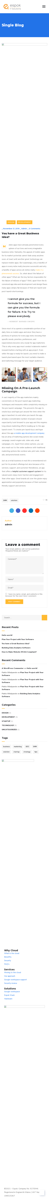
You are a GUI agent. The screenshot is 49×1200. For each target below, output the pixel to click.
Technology (8, 725)
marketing (18, 746)
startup (17, 752)
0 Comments (34, 229)
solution (14, 500)
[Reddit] (37, 510)
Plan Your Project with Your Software (18, 639)
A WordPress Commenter (13, 668)
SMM (5, 500)
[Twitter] (11, 510)
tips (35, 752)
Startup (6, 721)
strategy (27, 752)
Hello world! (7, 635)
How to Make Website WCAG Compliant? (19, 652)
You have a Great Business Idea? (15, 643)
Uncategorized (9, 729)
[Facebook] (18, 510)
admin (24, 229)
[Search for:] (24, 617)
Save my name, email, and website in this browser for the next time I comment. (23, 595)
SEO (27, 746)
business (6, 746)
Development (24, 222)
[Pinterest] (24, 510)
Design (11, 222)
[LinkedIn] (31, 510)
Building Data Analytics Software (16, 648)
